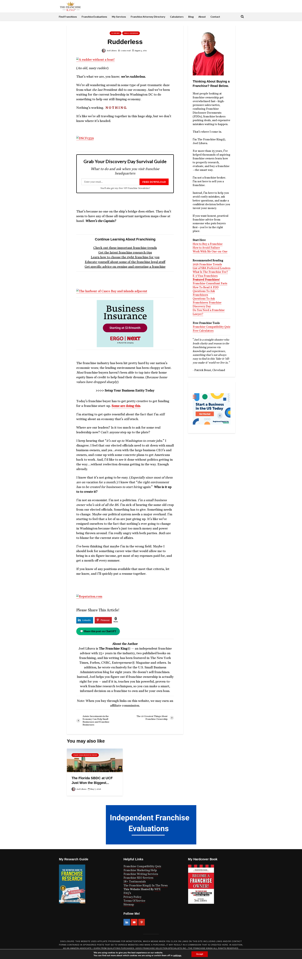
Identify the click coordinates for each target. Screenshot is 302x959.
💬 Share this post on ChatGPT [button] (98, 631)
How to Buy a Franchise (208, 244)
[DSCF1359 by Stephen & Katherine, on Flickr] (85, 138)
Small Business (131, 33)
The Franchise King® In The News (145, 885)
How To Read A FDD (206, 287)
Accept (199, 954)
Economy (115, 33)
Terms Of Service (134, 901)
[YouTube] (134, 922)
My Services (119, 16)
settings (177, 955)
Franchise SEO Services (138, 878)
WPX (157, 889)
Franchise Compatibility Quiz (211, 327)
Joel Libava (111, 51)
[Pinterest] (141, 922)
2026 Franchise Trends (207, 264)
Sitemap (128, 904)
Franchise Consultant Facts (210, 283)
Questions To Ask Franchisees (204, 300)
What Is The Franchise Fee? (210, 272)
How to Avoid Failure (206, 248)
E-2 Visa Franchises (205, 276)
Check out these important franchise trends (125, 248)
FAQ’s (127, 893)
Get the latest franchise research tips (125, 253)
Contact (215, 16)
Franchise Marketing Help (140, 870)
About (202, 16)
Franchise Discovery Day (207, 304)
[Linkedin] (126, 922)
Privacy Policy (132, 897)
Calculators (177, 16)
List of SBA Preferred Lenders (211, 268)
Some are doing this (126, 406)
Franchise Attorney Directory (148, 16)
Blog (191, 16)
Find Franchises (68, 16)
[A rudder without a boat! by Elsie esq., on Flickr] (95, 60)
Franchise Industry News (85, 755)
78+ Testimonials (134, 881)
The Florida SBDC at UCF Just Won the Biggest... (92, 780)
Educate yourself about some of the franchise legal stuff (125, 262)
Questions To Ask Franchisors (204, 293)
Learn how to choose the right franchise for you (125, 257)
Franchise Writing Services (140, 874)
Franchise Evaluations (94, 16)
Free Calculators (203, 331)
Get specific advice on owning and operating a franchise (125, 267)
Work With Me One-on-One (210, 251)
